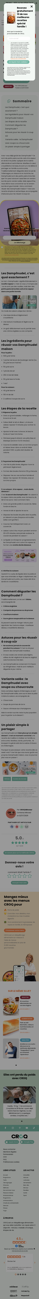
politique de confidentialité (18, 58)
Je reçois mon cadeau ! (18, 62)
